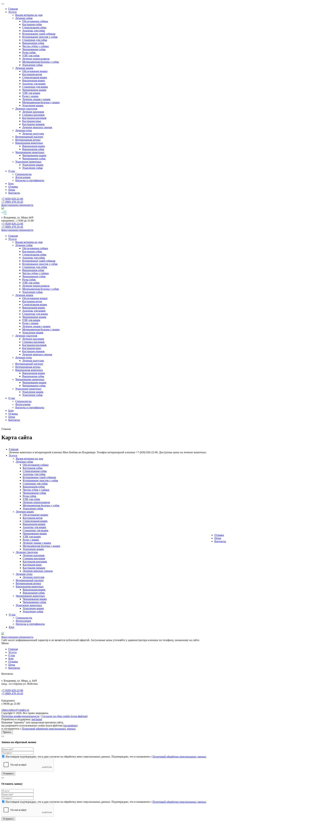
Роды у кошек (30, 96)
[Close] (2, 736)
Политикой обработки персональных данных (49, 728)
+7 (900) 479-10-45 (12, 693)
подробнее (70, 725)
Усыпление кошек (32, 105)
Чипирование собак (34, 49)
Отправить (8, 773)
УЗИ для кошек (31, 93)
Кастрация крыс (31, 121)
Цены (11, 189)
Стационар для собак (34, 39)
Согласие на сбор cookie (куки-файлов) (64, 716)
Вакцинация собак (33, 43)
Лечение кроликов (33, 111)
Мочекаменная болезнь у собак (40, 61)
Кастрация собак (32, 24)
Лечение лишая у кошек (36, 99)
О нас (11, 171)
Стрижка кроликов (33, 114)
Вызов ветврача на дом (28, 15)
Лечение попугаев (33, 133)
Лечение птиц (23, 130)
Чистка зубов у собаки (35, 46)
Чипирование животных (29, 152)
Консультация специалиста (17, 205)
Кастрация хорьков (33, 124)
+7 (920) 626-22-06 (12, 690)
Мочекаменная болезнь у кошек (41, 102)
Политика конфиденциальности (20, 716)
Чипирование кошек (34, 89)
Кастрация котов (32, 74)
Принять (7, 732)
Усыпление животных (28, 161)
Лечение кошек (24, 68)
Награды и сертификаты (29, 180)
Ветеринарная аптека (27, 139)
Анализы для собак (33, 30)
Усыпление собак (32, 64)
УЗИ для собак (31, 55)
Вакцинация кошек (33, 80)
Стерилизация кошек (34, 77)
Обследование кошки (35, 71)
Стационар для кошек (35, 86)
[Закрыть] (2, 3)
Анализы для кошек (34, 83)
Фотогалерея (22, 177)
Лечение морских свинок (37, 127)
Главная (13, 8)
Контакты (14, 192)
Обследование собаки (35, 21)
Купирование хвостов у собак (40, 36)
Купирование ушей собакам (38, 33)
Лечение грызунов (26, 108)
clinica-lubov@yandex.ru (15, 709)
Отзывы (13, 186)
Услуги (12, 11)
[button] (166, 213)
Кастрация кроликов (34, 117)
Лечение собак (24, 18)
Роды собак (29, 52)
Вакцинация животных (29, 142)
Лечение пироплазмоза (35, 58)
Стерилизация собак (34, 27)
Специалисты (23, 174)
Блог (11, 183)
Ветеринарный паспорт (29, 136)
